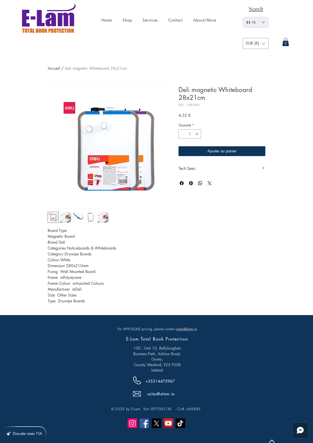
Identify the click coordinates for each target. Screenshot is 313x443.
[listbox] (255, 43)
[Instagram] (132, 423)
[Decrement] (182, 134)
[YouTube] (168, 423)
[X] (156, 423)
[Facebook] (144, 423)
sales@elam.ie (186, 329)
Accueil (54, 68)
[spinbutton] (189, 134)
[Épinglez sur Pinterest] (191, 183)
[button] (255, 43)
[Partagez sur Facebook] (182, 183)
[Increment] (197, 134)
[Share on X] (209, 183)
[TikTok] (180, 423)
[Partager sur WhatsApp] (200, 183)
